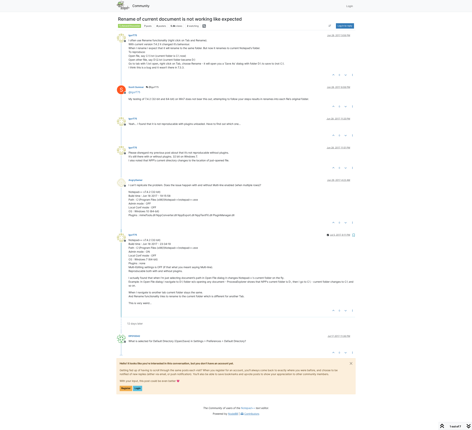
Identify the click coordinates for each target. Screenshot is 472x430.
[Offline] (123, 37)
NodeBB (233, 413)
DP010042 (134, 336)
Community (141, 6)
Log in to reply (345, 25)
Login (137, 388)
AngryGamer (136, 180)
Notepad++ (248, 408)
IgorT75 (133, 35)
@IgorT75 (153, 87)
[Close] (351, 363)
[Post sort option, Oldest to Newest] (330, 25)
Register (126, 388)
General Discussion (130, 26)
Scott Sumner (136, 87)
